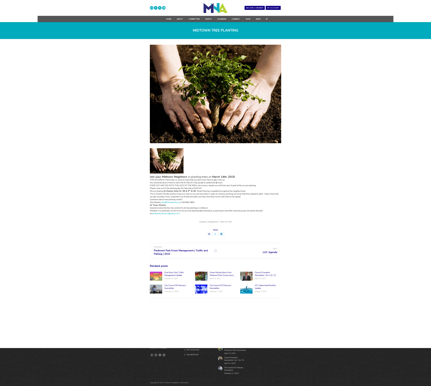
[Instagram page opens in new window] (164, 8)
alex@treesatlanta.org (170, 202)
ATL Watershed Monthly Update (265, 287)
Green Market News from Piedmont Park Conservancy (222, 274)
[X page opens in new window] (160, 8)
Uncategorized (212, 222)
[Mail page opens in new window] (151, 8)
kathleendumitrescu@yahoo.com (166, 213)
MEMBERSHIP (193, 354)
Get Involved (193, 350)
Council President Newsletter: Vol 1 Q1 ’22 (265, 274)
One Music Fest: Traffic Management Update (174, 274)
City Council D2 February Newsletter (220, 287)
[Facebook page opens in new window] (155, 8)
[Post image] (156, 276)
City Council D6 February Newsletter (175, 287)
